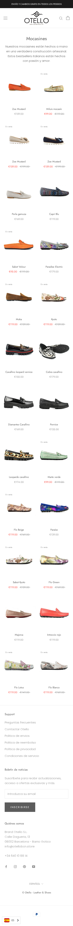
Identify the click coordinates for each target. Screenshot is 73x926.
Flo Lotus (19, 687)
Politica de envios (17, 736)
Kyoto (54, 319)
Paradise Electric (54, 267)
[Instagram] (15, 866)
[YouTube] (33, 866)
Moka (19, 319)
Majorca (19, 635)
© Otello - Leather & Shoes (36, 892)
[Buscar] (61, 18)
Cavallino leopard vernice (19, 372)
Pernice (54, 424)
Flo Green (54, 582)
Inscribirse (20, 807)
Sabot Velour (19, 267)
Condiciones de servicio (22, 756)
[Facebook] (6, 866)
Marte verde (54, 477)
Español (34, 884)
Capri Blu (54, 214)
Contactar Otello (17, 729)
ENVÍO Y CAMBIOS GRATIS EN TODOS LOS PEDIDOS (36, 4)
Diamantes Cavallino (19, 424)
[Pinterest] (24, 866)
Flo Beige (19, 530)
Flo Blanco (54, 687)
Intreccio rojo (54, 635)
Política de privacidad (20, 749)
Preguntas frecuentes (20, 722)
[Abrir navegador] (5, 18)
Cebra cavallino (54, 372)
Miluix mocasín (54, 109)
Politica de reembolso (20, 742)
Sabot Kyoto (19, 582)
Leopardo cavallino (19, 477)
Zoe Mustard (19, 109)
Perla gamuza (19, 214)
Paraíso (54, 530)
